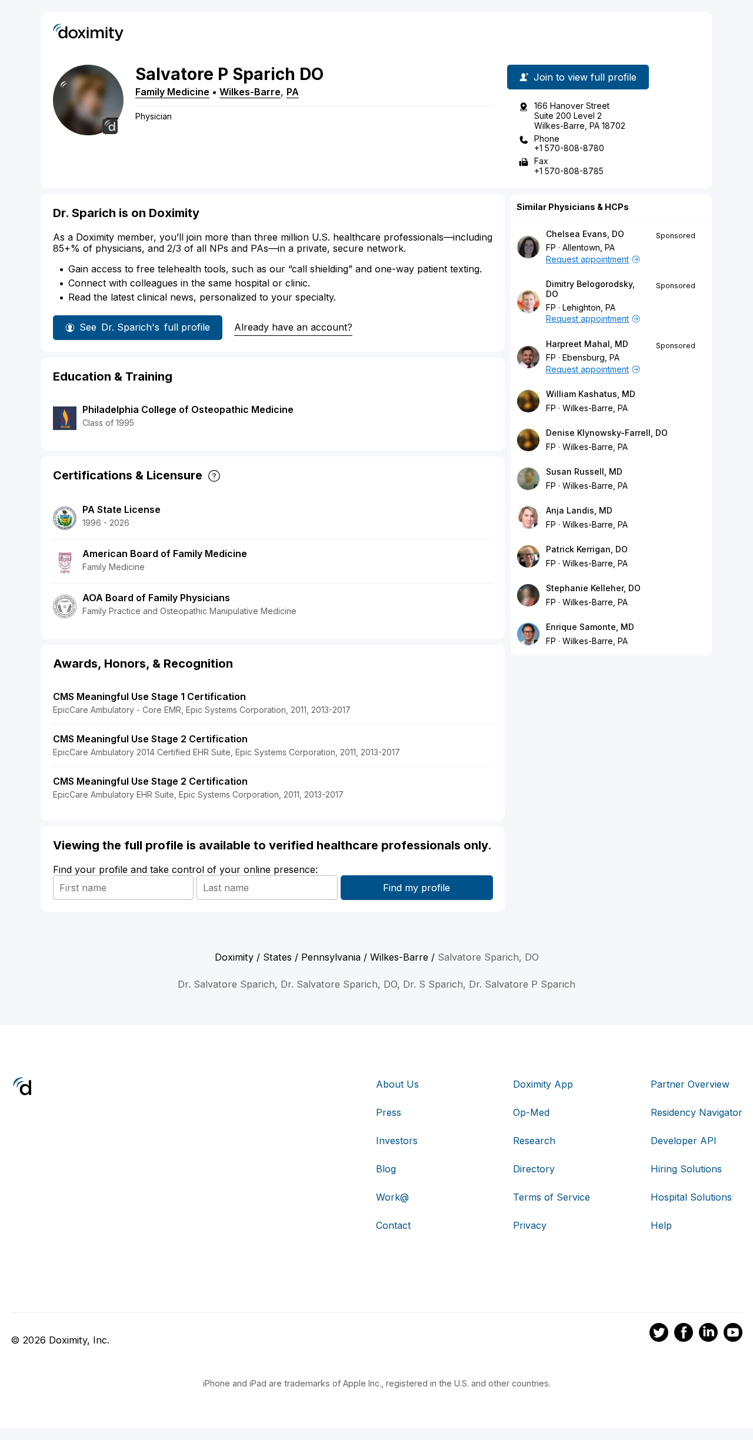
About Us (397, 1084)
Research (534, 1140)
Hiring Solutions (686, 1169)
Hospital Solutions (691, 1197)
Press (388, 1112)
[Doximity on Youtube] (733, 1334)
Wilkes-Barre (250, 92)
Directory (534, 1169)
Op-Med (531, 1112)
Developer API (684, 1140)
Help (661, 1225)
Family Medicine (172, 92)
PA (292, 92)
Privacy (530, 1225)
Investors (397, 1140)
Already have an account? (293, 327)
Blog (386, 1169)
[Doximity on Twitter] (658, 1334)
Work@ (392, 1197)
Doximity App (543, 1084)
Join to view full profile (585, 77)
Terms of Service (551, 1197)
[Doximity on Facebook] (683, 1334)
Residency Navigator (696, 1112)
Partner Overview (690, 1084)
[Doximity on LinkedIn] (708, 1334)
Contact (393, 1225)
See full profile (144, 327)
